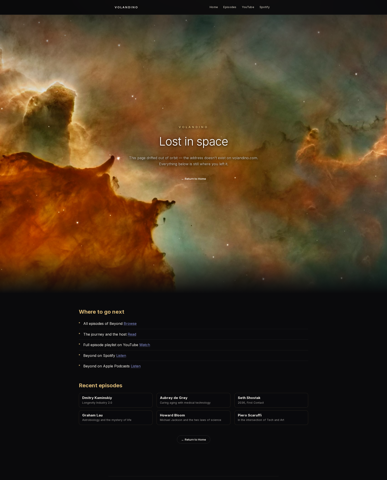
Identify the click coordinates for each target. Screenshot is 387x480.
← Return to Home (193, 178)
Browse (130, 323)
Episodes (229, 7)
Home (214, 7)
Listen (121, 355)
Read (132, 334)
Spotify (265, 7)
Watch (144, 345)
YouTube (248, 7)
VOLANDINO (126, 7)
